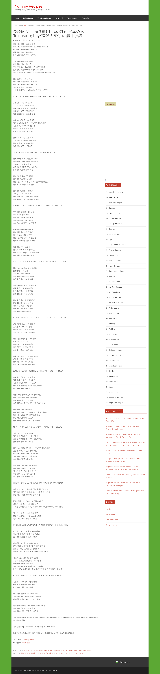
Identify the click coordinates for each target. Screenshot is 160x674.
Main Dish (59, 18)
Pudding (112, 329)
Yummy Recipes (28, 6)
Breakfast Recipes (115, 203)
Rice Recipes (114, 334)
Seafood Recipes (115, 350)
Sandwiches (113, 345)
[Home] (25, 25)
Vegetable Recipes (116, 397)
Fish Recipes (113, 255)
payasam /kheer (115, 313)
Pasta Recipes (114, 308)
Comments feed (112, 520)
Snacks (111, 371)
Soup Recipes (114, 376)
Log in (108, 509)
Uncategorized (28, 640)
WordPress (45, 670)
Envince (54, 670)
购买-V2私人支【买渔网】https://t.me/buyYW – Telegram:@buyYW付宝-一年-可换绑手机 (57, 650)
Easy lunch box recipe (117, 245)
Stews (111, 387)
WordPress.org (111, 525)
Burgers (112, 208)
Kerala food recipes (116, 271)
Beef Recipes (114, 197)
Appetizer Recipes (116, 192)
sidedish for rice (115, 361)
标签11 (29, 643)
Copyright (85, 18)
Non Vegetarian (114, 292)
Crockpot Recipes (115, 224)
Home (17, 18)
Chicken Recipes (115, 218)
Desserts (112, 229)
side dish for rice (115, 355)
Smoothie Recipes (116, 366)
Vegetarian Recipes (45, 18)
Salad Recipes (114, 340)
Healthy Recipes (115, 261)
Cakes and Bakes (115, 213)
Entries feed (110, 514)
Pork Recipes (114, 318)
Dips (110, 240)
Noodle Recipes (115, 297)
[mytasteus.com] (123, 662)
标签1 (24, 643)
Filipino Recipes (72, 18)
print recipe (110, 104)
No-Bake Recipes (115, 287)
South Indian (113, 382)
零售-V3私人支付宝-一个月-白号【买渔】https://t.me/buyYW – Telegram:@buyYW (52, 653)
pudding (112, 324)
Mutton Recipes (115, 282)
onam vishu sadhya (116, 303)
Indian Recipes (28, 18)
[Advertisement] (122, 66)
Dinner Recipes (114, 234)
